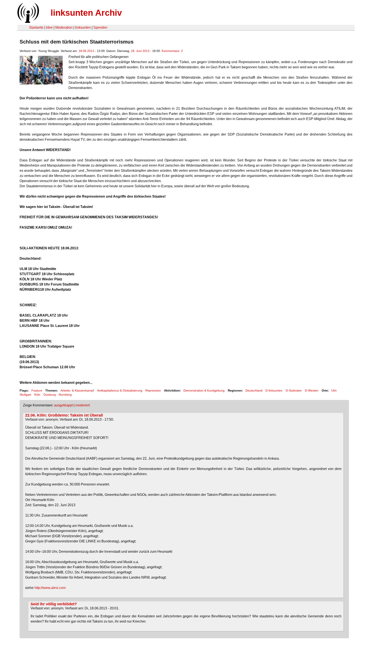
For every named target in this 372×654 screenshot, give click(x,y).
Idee (49, 27)
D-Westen (311, 390)
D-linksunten (273, 390)
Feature (36, 390)
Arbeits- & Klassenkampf (77, 390)
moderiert (82, 405)
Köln (37, 394)
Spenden (100, 27)
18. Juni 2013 (140, 51)
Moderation (64, 27)
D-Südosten (294, 390)
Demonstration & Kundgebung (204, 390)
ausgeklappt (63, 405)
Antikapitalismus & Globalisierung (119, 390)
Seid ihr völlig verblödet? (54, 604)
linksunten (83, 27)
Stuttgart (25, 394)
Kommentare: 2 (172, 51)
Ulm (334, 390)
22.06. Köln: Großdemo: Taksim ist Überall (64, 415)
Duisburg (49, 394)
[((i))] (28, 21)
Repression (153, 390)
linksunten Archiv (86, 12)
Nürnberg (65, 394)
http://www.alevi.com (50, 588)
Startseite (36, 27)
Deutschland (253, 390)
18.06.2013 (86, 51)
